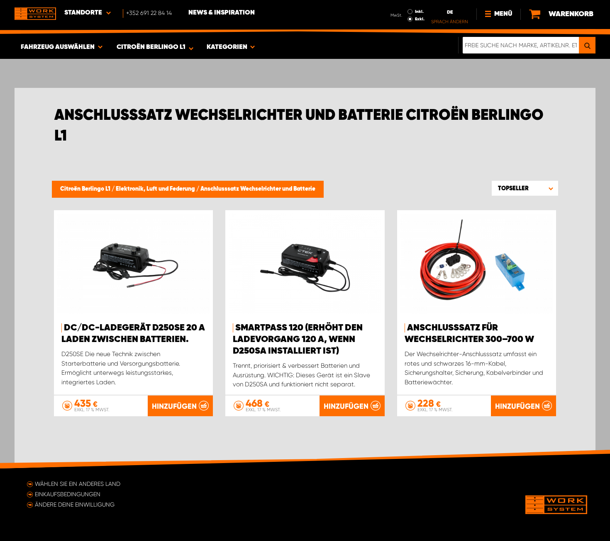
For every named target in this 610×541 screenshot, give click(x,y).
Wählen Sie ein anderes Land (77, 483)
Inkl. (419, 12)
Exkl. (420, 19)
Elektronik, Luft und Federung (156, 189)
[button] (525, 188)
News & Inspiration (221, 13)
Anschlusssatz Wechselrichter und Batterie (257, 189)
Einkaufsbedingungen (67, 494)
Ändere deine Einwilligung (75, 504)
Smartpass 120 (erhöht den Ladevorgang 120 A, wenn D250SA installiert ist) (298, 339)
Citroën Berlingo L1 (86, 189)
